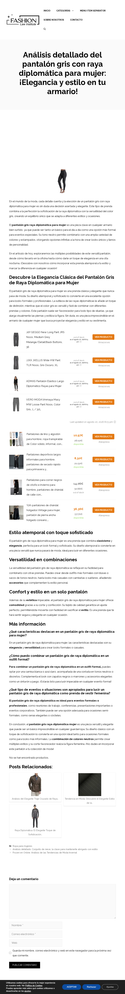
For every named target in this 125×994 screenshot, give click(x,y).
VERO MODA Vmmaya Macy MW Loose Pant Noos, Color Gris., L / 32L (43, 404)
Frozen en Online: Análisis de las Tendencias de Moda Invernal (45, 852)
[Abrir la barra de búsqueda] (45, 29)
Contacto (76, 20)
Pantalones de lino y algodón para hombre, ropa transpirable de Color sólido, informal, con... (45, 438)
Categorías (63, 10)
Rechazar (91, 986)
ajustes (27, 991)
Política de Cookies (33, 985)
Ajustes (110, 986)
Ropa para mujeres (22, 846)
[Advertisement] (62, 132)
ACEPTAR (72, 986)
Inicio (47, 10)
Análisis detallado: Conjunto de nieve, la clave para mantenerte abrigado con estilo (55, 849)
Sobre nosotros (54, 20)
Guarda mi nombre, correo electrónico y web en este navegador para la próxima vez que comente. (61, 953)
